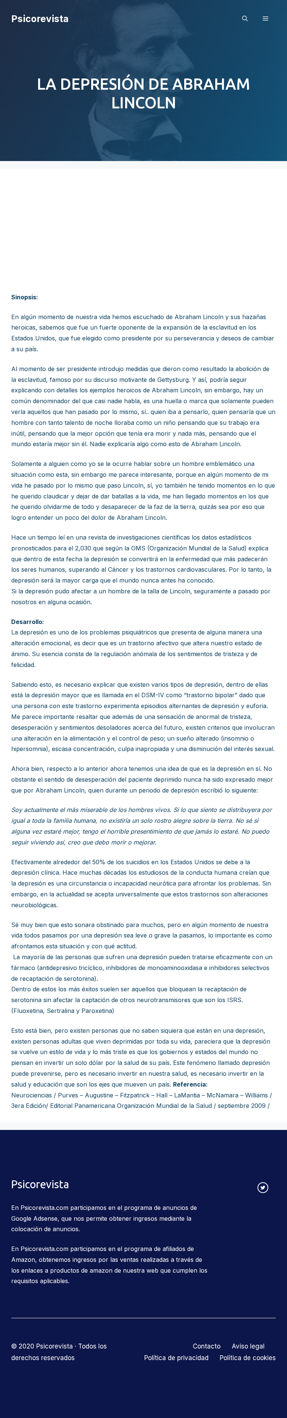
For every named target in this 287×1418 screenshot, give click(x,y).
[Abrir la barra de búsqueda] (245, 18)
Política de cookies (248, 1358)
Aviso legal (248, 1346)
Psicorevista (40, 18)
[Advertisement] (143, 235)
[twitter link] (262, 1187)
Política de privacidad (176, 1358)
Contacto (206, 1346)
